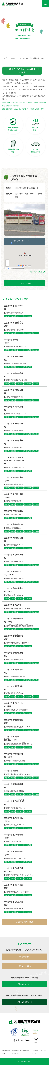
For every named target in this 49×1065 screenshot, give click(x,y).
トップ (4, 58)
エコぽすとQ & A (24, 957)
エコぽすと (14, 58)
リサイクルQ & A (24, 966)
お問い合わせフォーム (24, 984)
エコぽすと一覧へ (24, 283)
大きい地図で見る (36, 271)
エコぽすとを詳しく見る (24, 922)
